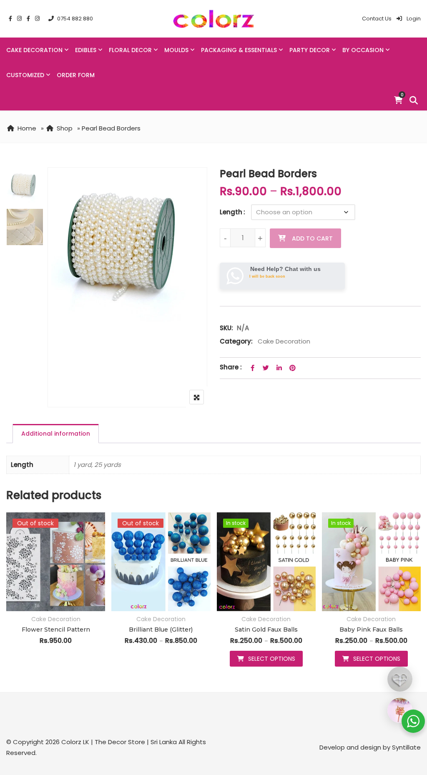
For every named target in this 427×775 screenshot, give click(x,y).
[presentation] (12, 597)
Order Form (76, 75)
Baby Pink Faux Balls (371, 629)
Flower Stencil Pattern (56, 629)
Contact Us (377, 19)
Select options (271, 659)
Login (413, 19)
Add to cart (312, 238)
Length (231, 212)
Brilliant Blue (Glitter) (161, 629)
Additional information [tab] (55, 433)
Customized (25, 75)
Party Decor (309, 50)
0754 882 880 (75, 19)
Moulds (176, 50)
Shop (65, 128)
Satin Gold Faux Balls (266, 629)
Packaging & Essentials (239, 50)
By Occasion (363, 50)
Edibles (85, 50)
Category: (236, 341)
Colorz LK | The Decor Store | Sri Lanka (119, 741)
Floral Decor (130, 50)
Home (27, 128)
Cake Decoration (34, 50)
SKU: (226, 328)
